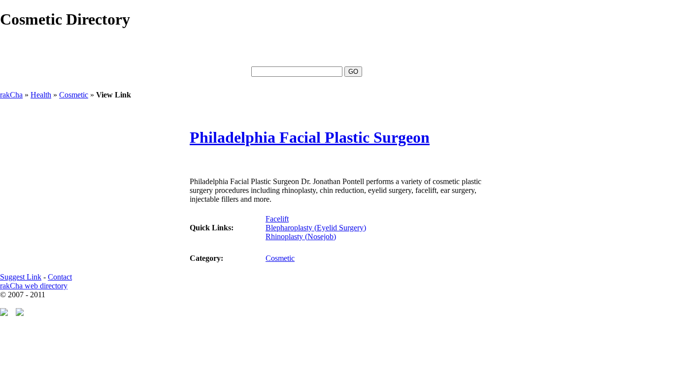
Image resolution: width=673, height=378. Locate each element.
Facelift (277, 219)
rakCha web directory (33, 286)
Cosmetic (73, 95)
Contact (60, 277)
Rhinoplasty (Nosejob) (301, 236)
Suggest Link (20, 277)
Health (41, 95)
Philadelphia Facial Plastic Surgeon (310, 137)
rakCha (11, 95)
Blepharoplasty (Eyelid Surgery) (316, 227)
